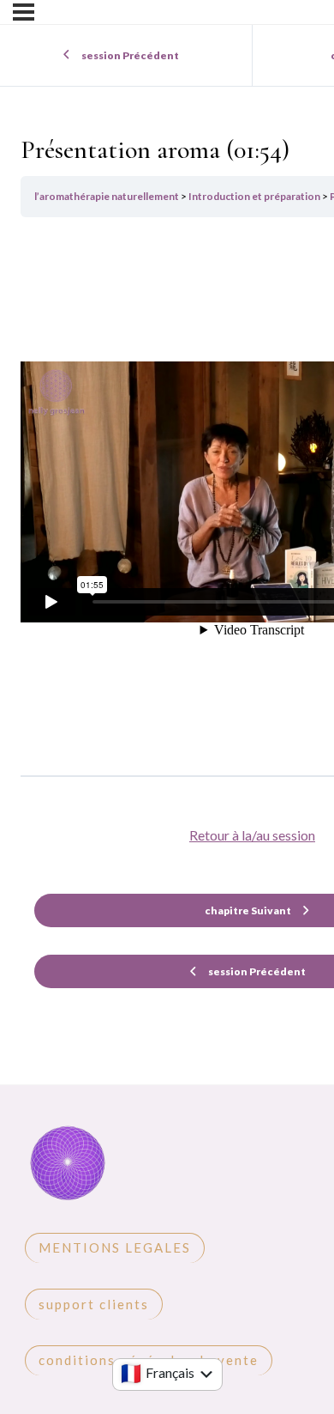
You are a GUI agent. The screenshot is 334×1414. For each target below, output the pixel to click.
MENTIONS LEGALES (115, 1247)
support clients (94, 1304)
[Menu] (23, 12)
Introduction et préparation (255, 196)
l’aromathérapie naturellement (107, 196)
